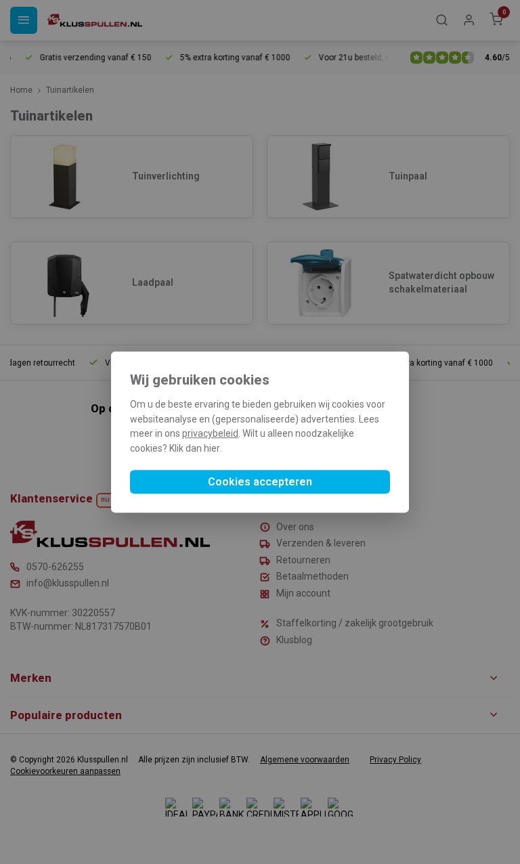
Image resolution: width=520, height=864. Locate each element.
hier (212, 448)
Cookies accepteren (260, 481)
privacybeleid (210, 434)
